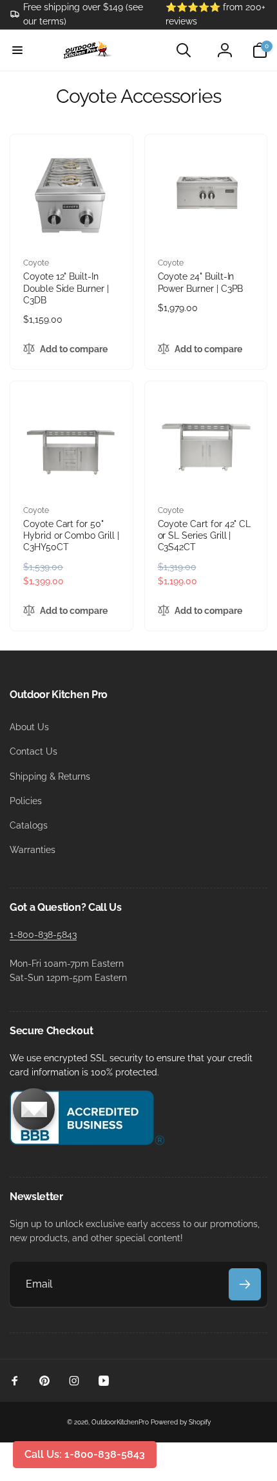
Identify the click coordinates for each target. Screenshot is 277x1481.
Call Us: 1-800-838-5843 (84, 1454)
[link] (78, 14)
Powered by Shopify (181, 1422)
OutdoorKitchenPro (120, 1422)
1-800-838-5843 (43, 934)
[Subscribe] (245, 1284)
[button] (17, 50)
